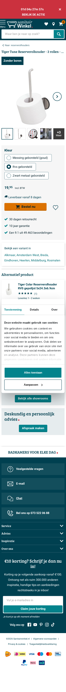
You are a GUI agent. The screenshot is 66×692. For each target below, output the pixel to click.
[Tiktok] (53, 624)
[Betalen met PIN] (58, 654)
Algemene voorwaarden (45, 638)
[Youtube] (35, 624)
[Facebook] (29, 624)
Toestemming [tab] (13, 309)
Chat (19, 498)
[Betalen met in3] (42, 662)
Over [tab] (54, 309)
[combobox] (28, 34)
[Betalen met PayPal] (24, 663)
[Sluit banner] (60, 9)
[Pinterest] (41, 624)
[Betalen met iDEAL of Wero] (20, 654)
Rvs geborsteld (22, 167)
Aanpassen (31, 384)
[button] (56, 207)
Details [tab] (34, 309)
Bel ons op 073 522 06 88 (32, 513)
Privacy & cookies (17, 644)
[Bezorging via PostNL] (8, 654)
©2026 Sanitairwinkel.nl (18, 638)
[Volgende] (57, 96)
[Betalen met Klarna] (33, 662)
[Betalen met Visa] (31, 654)
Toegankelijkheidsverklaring (43, 644)
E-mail (20, 483)
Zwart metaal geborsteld (29, 175)
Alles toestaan (33, 372)
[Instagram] (47, 624)
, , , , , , (32, 258)
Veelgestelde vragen (29, 469)
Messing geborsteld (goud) (30, 158)
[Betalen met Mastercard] (49, 654)
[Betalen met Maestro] (40, 654)
